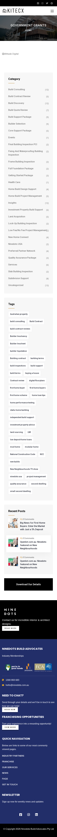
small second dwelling (20, 491)
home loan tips (38, 395)
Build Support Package (19, 117)
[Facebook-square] (20, 814)
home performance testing (22, 403)
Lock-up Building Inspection (22, 223)
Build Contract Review (19, 96)
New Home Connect (18, 237)
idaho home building (19, 410)
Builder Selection (16, 123)
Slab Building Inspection (20, 271)
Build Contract (36, 321)
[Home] (10, 611)
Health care (14, 182)
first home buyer (17, 388)
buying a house (32, 373)
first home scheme (18, 395)
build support (37, 366)
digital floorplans (37, 380)
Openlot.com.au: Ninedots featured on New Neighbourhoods (33, 545)
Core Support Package (19, 130)
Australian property (19, 314)
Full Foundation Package (20, 168)
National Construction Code (22, 454)
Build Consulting (16, 89)
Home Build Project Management (25, 196)
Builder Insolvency (18, 336)
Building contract (18, 358)
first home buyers (38, 388)
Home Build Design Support (22, 189)
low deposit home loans (21, 439)
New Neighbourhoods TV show (24, 469)
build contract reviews (20, 329)
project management (36, 476)
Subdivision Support (18, 278)
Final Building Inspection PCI (22, 144)
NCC (42, 454)
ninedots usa (16, 476)
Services (12, 264)
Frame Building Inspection (21, 161)
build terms (15, 373)
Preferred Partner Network (21, 251)
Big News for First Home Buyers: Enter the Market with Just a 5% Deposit (32, 526)
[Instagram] (28, 814)
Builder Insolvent (17, 344)
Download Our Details (28, 584)
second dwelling (38, 484)
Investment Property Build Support (25, 209)
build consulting (17, 321)
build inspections (18, 366)
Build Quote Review (18, 110)
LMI (29, 432)
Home (28, 30)
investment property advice (22, 425)
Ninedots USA (15, 244)
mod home (15, 447)
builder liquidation (18, 351)
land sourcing (16, 432)
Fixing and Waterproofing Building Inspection (25, 153)
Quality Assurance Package (22, 257)
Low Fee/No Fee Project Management (27, 230)
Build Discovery (16, 103)
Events (11, 137)
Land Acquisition (16, 216)
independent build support (22, 417)
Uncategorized (15, 285)
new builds (15, 462)
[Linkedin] (36, 814)
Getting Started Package (20, 175)
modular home (31, 447)
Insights (12, 203)
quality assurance (18, 484)
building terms (37, 358)
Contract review (17, 380)
